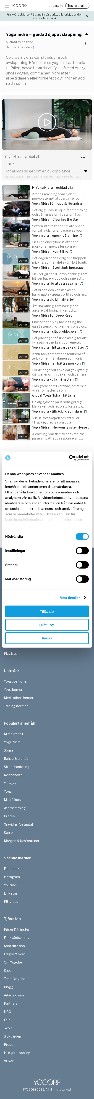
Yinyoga (10, 783)
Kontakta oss (14, 946)
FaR (7, 1020)
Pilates (9, 816)
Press (8, 1044)
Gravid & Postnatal (18, 824)
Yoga (8, 791)
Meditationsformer (19, 698)
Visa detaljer (70, 597)
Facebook (11, 869)
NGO (7, 1012)
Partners (11, 1003)
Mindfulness (13, 800)
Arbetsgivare (14, 995)
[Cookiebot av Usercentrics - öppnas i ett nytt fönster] (69, 458)
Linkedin (10, 893)
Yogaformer (13, 689)
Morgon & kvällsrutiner (21, 841)
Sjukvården (12, 1036)
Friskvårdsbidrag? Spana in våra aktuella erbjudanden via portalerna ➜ (45, 16)
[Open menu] (7, 6)
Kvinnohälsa (13, 775)
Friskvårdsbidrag (16, 938)
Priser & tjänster (17, 929)
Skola (8, 1028)
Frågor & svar (14, 954)
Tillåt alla (47, 611)
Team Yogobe (15, 979)
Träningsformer (16, 706)
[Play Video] (47, 124)
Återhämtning (15, 808)
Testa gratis (77, 6)
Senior (9, 832)
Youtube (10, 885)
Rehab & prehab (16, 758)
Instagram (12, 877)
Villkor (8, 1061)
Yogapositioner (16, 681)
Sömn (8, 750)
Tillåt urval (47, 625)
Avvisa (47, 638)
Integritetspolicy (17, 1053)
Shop (8, 970)
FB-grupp (11, 901)
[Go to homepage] (20, 5)
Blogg (8, 987)
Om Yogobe (13, 962)
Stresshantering (16, 767)
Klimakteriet (13, 734)
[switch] (82, 550)
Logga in (56, 6)
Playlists (10, 653)
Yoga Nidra (12, 742)
